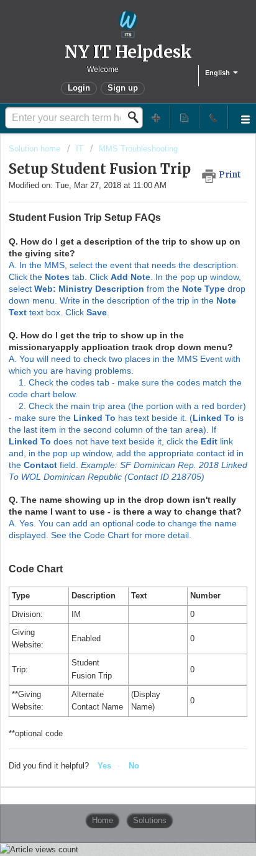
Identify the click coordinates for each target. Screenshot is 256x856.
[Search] (136, 117)
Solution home (36, 148)
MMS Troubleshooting (138, 148)
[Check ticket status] (184, 117)
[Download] (105, 423)
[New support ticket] (156, 117)
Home (102, 820)
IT (79, 148)
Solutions (150, 820)
